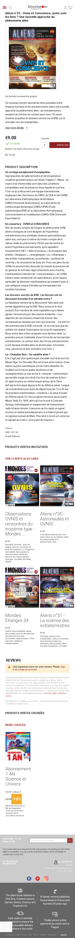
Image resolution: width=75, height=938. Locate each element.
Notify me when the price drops (22, 148)
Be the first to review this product (21, 96)
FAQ (30, 935)
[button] (52, 85)
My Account (65, 7)
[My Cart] (70, 9)
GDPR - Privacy (21, 935)
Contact (43, 935)
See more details (14, 127)
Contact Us (11, 935)
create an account (27, 669)
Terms (35, 935)
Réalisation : (52, 935)
